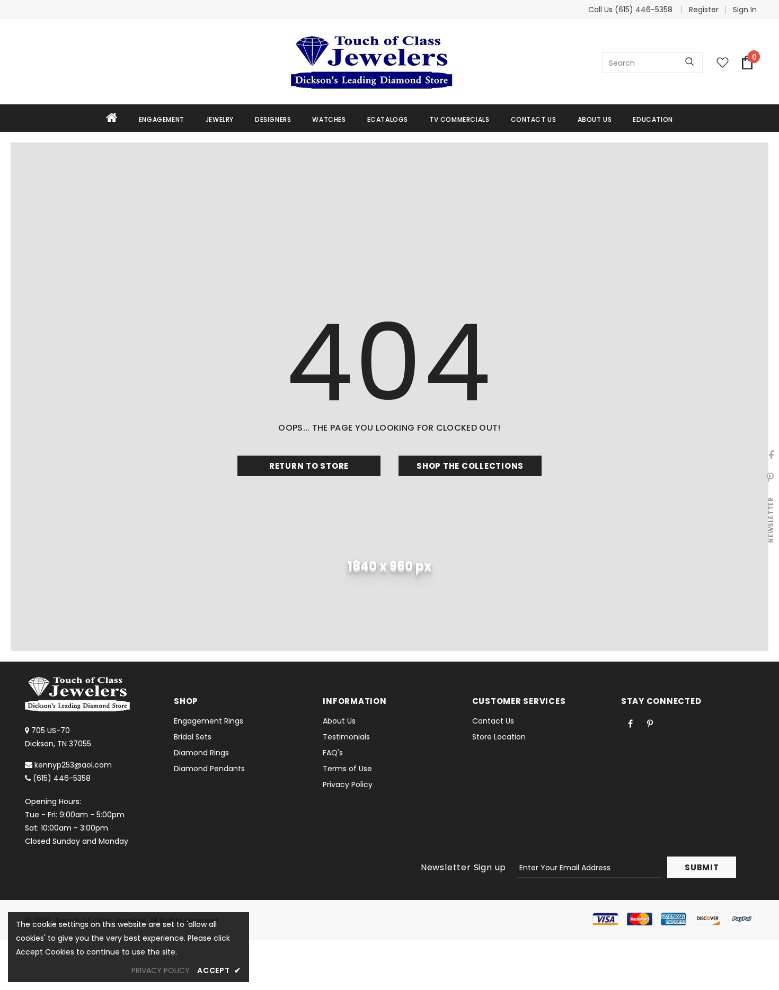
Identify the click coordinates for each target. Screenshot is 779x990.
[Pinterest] (650, 723)
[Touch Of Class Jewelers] (372, 62)
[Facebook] (630, 723)
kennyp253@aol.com (73, 765)
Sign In (745, 9)
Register (704, 9)
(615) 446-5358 (62, 778)
